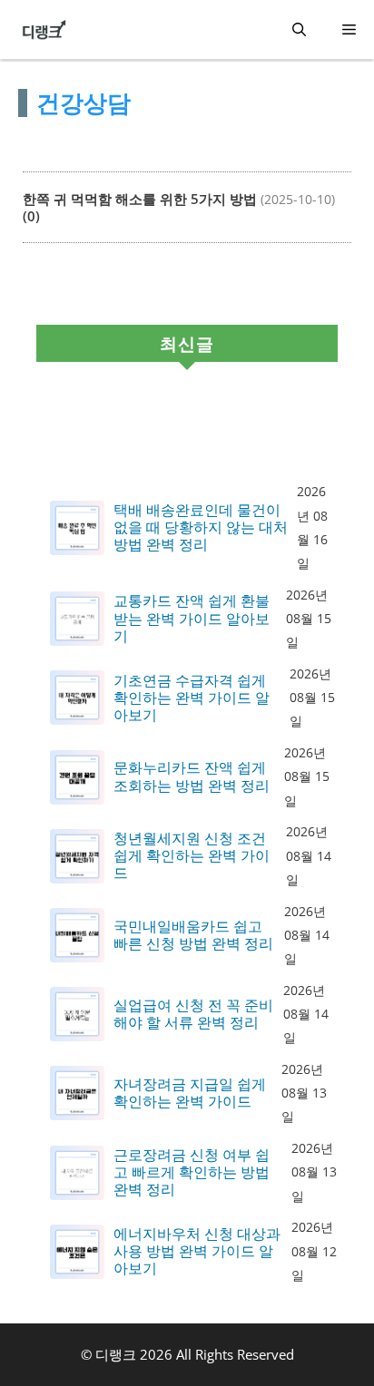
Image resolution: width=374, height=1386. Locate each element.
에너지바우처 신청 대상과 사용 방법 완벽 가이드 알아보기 (196, 1251)
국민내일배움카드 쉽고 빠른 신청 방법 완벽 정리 (193, 935)
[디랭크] (44, 29)
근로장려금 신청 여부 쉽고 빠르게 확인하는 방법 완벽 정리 (191, 1173)
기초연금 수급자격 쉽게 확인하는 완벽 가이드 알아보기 (191, 698)
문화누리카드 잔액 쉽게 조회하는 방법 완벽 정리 (191, 776)
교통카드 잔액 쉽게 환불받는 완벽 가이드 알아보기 (191, 618)
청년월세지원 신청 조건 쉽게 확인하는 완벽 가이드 (191, 856)
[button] (299, 29)
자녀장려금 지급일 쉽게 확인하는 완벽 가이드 (189, 1093)
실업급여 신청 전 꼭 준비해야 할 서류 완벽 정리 (193, 1014)
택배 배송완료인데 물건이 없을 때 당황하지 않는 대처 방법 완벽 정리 (200, 528)
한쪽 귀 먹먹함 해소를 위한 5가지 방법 (140, 199)
